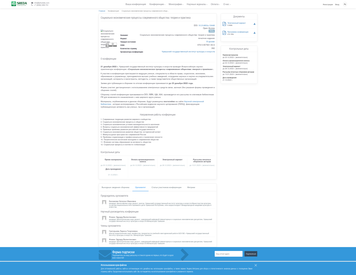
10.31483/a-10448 (206, 25)
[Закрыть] (256, 265)
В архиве (211, 41)
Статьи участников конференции (166, 187)
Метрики (191, 187)
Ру (345, 4)
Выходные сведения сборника (115, 187)
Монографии (175, 4)
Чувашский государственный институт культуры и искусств (188, 51)
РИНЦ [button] (212, 31)
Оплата (214, 4)
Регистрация (328, 4)
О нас (226, 4)
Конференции (156, 4)
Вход (337, 4)
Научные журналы (196, 4)
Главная (102, 11)
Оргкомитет (140, 187)
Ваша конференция (136, 4)
